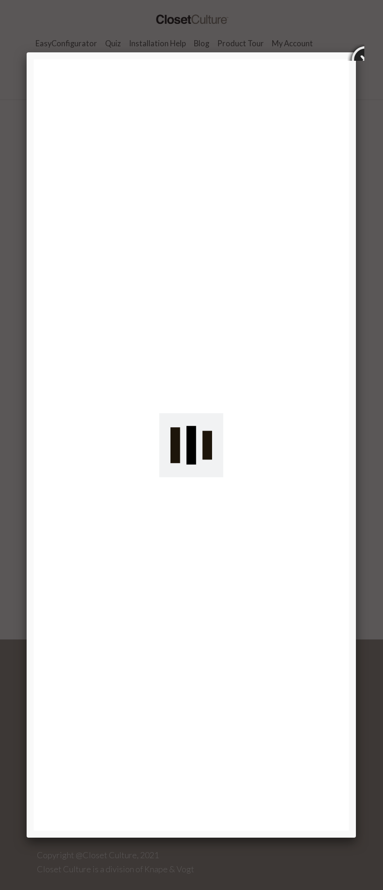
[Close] (356, 52)
